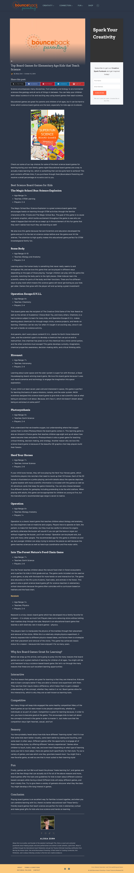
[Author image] (12, 74)
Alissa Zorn (19, 73)
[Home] (11, 61)
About (20, 867)
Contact (36, 870)
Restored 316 (119, 870)
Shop (90, 5)
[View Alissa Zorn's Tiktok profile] (49, 833)
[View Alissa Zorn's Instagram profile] (45, 833)
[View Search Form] (98, 5)
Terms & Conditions (32, 867)
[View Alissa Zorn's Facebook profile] (41, 833)
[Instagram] (69, 869)
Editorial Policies (24, 870)
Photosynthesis (20, 409)
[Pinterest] (65, 869)
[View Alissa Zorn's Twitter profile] (53, 833)
